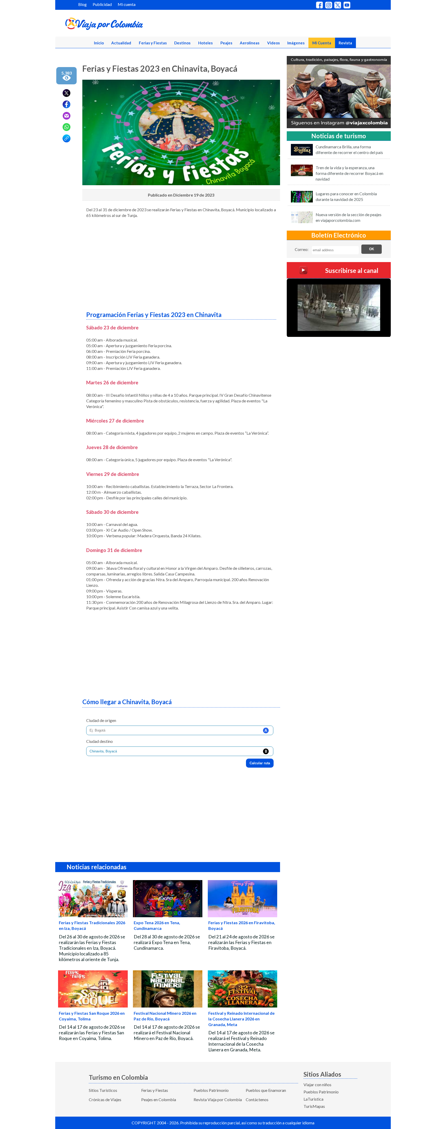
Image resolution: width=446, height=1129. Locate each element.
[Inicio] (129, 25)
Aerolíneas (249, 42)
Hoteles (205, 42)
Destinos (182, 42)
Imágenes (296, 42)
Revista (345, 42)
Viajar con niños (317, 1084)
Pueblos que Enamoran (266, 1090)
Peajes (226, 42)
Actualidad (121, 42)
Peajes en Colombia (158, 1099)
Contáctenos (257, 1099)
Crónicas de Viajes (105, 1099)
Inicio (99, 42)
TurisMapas (314, 1106)
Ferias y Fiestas (153, 42)
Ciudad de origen (101, 720)
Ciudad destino (99, 741)
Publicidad (102, 4)
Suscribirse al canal (351, 270)
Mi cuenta (127, 4)
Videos (273, 42)
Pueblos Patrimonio (211, 1090)
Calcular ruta (260, 763)
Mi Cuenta (321, 42)
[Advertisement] (181, 262)
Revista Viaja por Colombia (218, 1099)
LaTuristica (313, 1098)
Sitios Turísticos (103, 1090)
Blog (82, 4)
